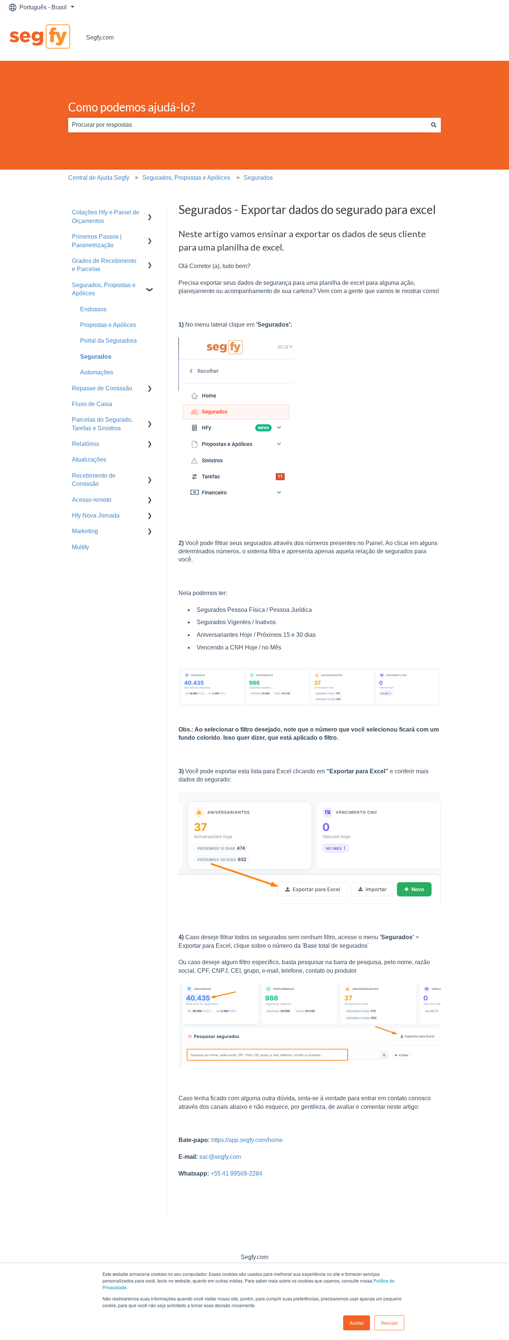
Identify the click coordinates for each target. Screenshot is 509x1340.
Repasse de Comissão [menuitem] (102, 388)
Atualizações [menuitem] (89, 459)
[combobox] (247, 125)
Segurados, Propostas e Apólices (186, 177)
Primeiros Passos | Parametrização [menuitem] (96, 240)
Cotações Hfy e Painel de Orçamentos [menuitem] (105, 216)
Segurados (258, 177)
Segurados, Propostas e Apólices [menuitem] (104, 289)
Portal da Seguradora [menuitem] (108, 340)
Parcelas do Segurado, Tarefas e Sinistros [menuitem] (102, 423)
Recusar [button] (389, 1322)
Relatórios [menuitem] (85, 444)
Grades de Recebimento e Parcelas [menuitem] (104, 265)
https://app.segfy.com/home (247, 1140)
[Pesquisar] (434, 125)
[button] (150, 213)
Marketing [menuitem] (85, 531)
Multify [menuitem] (80, 547)
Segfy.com (100, 37)
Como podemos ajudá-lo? (131, 107)
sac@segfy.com (220, 1157)
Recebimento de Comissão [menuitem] (94, 479)
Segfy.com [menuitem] (254, 1257)
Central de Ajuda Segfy (98, 177)
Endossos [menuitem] (93, 309)
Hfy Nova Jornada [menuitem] (96, 515)
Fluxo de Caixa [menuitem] (92, 404)
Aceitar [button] (357, 1322)
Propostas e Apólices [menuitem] (108, 325)
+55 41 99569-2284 (236, 1173)
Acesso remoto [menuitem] (91, 500)
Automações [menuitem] (96, 372)
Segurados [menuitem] (95, 356)
